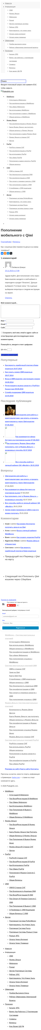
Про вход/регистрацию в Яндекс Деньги (23, 124)
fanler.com (16, 777)
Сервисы (12, 64)
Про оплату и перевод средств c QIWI (22, 181)
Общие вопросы (14, 164)
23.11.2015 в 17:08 (12, 271)
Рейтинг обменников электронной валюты (23, 47)
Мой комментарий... (9, 303)
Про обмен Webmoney (17, 107)
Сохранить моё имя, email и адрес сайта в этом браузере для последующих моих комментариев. (19, 336)
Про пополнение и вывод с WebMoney (22, 113)
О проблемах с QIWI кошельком (20, 188)
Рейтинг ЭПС (13, 27)
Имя (3, 321)
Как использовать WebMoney (19, 110)
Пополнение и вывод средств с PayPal (22, 161)
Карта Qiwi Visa (15, 676)
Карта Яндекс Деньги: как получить (21, 127)
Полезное (9, 51)
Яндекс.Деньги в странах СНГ (19, 137)
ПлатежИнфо (6, 242)
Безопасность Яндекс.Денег (21, 710)
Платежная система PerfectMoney (21, 198)
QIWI (11, 10)
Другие (9, 195)
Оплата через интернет (17, 34)
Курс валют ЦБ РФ (15, 71)
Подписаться (20, 628)
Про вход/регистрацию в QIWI (19, 178)
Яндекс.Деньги (14, 13)
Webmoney (13, 17)
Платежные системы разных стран (21, 208)
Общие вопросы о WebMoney (19, 117)
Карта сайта (25, 769)
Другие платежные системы (18, 24)
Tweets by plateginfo (8, 600)
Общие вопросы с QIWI (17, 191)
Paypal (11, 20)
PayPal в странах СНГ (16, 147)
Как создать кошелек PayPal (28, 537)
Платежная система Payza (18, 205)
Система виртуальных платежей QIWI (21, 666)
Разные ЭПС (13, 212)
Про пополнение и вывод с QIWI (20, 185)
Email (3, 324)
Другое (11, 140)
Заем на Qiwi (14, 672)
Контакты (35, 769)
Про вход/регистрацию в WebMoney (21, 103)
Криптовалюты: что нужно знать (20, 30)
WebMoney (10, 96)
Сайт (3, 328)
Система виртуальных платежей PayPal (22, 740)
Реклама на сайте (12, 769)
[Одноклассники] (5, 253)
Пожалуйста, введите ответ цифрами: (17, 344)
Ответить (8, 298)
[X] (11, 253)
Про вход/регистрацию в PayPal (20, 151)
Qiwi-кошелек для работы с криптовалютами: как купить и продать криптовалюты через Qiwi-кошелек (21, 479)
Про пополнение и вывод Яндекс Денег (22, 134)
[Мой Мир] (8, 253)
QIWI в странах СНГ (16, 171)
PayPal (9, 144)
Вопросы (12, 68)
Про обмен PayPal (15, 157)
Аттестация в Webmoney (17, 100)
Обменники (9, 41)
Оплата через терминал (17, 37)
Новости (8, 3)
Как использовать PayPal (17, 154)
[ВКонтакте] (2, 253)
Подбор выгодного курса (17, 44)
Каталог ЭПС (13, 54)
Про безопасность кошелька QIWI (20, 174)
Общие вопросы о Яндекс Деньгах (21, 130)
